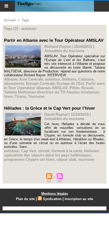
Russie (87, 88)
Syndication (52, 199)
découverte (14, 83)
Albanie (10, 79)
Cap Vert (28, 151)
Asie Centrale (31, 79)
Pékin (74, 88)
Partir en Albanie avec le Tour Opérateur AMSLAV (53, 40)
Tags (25, 20)
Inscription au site (79, 199)
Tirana (20, 96)
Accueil (10, 20)
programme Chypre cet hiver (29, 159)
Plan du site (25, 199)
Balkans (69, 79)
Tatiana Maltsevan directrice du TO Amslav (41, 92)
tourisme (86, 159)
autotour (52, 79)
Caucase (86, 79)
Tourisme (36, 96)
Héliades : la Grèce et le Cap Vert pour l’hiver (49, 108)
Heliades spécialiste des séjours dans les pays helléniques (51, 153)
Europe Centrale (40, 83)
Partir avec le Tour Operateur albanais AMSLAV (54, 85)
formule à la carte (66, 151)
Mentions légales (54, 193)
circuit (43, 151)
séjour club (66, 159)
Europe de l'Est (70, 83)
